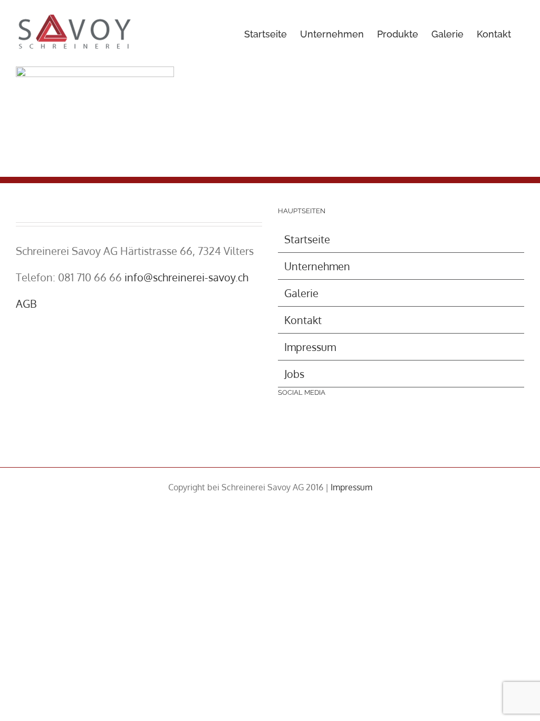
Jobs (294, 374)
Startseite (307, 239)
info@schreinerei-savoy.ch (186, 277)
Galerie (301, 293)
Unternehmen (317, 266)
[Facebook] (291, 426)
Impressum (310, 347)
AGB (26, 303)
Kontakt (303, 320)
